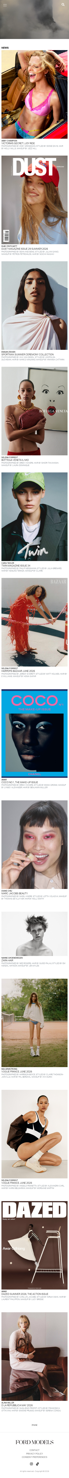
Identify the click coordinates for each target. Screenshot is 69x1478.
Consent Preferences (34, 1457)
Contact (35, 1450)
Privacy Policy (34, 1454)
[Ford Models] (34, 1443)
